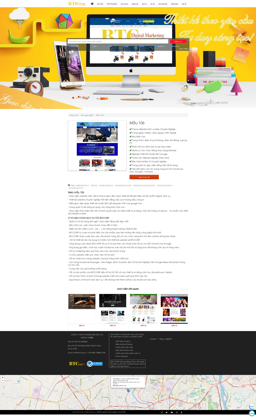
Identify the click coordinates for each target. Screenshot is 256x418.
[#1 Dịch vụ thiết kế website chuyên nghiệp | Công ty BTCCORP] (77, 3)
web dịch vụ (94, 185)
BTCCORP (122, 412)
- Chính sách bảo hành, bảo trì (127, 353)
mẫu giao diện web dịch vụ (76, 188)
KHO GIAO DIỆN (162, 4)
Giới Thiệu (100, 4)
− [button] (2, 380)
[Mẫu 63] (150, 310)
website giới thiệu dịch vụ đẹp (123, 185)
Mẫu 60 (119, 326)
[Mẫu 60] (119, 317)
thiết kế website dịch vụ (82, 185)
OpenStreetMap (245, 409)
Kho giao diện (87, 115)
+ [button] (2, 377)
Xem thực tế (144, 177)
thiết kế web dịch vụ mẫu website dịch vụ (144, 185)
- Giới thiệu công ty (122, 341)
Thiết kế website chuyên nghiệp (106, 412)
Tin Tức (152, 4)
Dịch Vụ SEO (124, 4)
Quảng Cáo (135, 4)
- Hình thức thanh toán (124, 350)
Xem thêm (183, 48)
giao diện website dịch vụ (106, 185)
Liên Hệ (184, 4)
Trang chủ (74, 115)
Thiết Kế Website (112, 4)
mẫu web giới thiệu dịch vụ (164, 185)
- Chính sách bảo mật (124, 347)
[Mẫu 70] (181, 321)
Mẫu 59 (89, 326)
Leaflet (233, 409)
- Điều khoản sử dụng (123, 344)
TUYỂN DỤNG (174, 4)
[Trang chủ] (92, 3)
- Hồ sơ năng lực (121, 356)
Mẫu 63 (150, 326)
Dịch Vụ (144, 4)
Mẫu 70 (181, 326)
